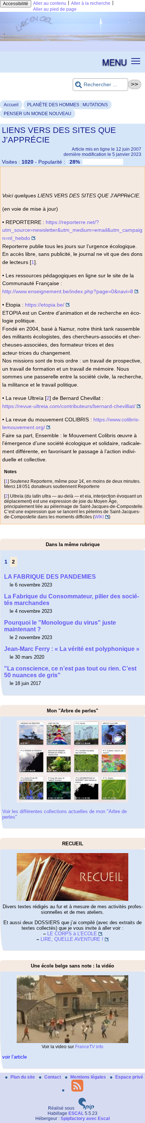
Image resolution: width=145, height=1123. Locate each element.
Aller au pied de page (55, 9)
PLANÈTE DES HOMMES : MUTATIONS (67, 104)
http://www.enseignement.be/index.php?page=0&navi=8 (67, 291)
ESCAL (76, 1113)
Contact (53, 1077)
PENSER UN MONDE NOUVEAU (37, 113)
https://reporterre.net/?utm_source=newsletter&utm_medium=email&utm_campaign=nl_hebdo (72, 230)
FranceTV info (89, 1046)
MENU (114, 62)
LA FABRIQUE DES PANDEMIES (50, 577)
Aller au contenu (49, 3)
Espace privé (129, 1077)
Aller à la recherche (90, 3)
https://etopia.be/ (44, 305)
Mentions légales (88, 1077)
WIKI (99, 516)
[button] (135, 60)
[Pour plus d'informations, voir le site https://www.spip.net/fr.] (86, 1108)
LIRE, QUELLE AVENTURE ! (72, 939)
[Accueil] (72, 39)
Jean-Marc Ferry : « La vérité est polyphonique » (71, 649)
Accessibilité (15, 3)
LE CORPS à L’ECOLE (72, 933)
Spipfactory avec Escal (85, 1118)
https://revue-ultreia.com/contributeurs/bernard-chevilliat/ (68, 406)
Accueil (11, 104)
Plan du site (23, 1077)
